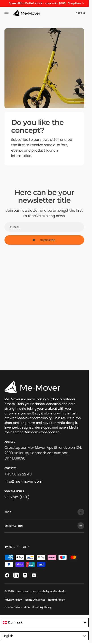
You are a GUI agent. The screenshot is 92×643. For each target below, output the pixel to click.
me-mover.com (25, 591)
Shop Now (74, 3)
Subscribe (47, 240)
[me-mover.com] (26, 13)
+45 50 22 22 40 (18, 474)
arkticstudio (58, 591)
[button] (7, 13)
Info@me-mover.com (23, 481)
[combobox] (44, 622)
